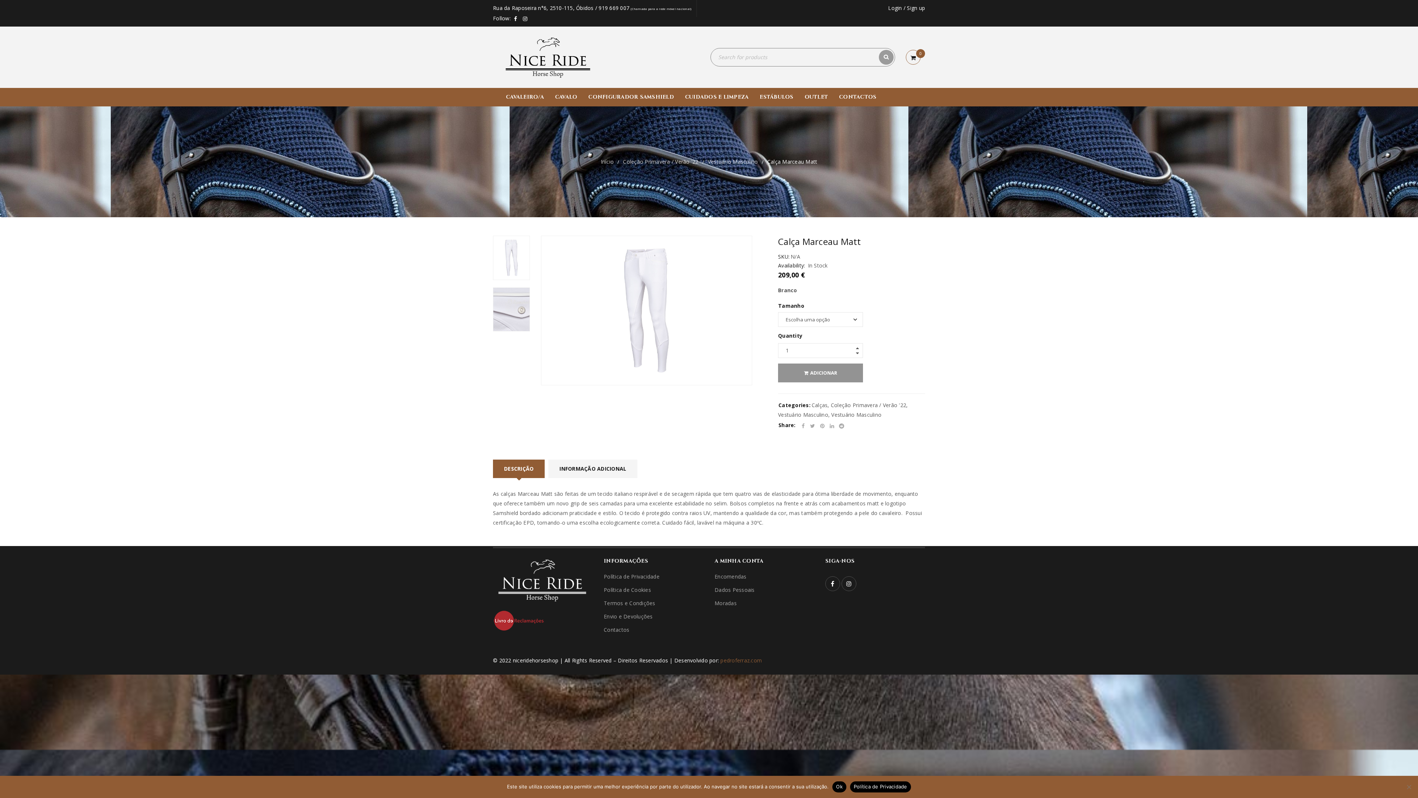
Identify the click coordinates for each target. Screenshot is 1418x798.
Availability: (791, 265)
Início (607, 161)
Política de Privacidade (632, 576)
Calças (820, 405)
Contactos (616, 629)
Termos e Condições (629, 603)
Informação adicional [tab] (592, 468)
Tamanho (791, 306)
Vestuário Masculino (733, 161)
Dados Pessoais (735, 589)
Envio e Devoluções (628, 616)
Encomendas (731, 576)
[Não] (1408, 787)
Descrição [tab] (519, 468)
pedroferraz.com (741, 660)
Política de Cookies (627, 589)
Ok (839, 787)
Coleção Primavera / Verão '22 (660, 161)
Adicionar (823, 372)
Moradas (726, 603)
